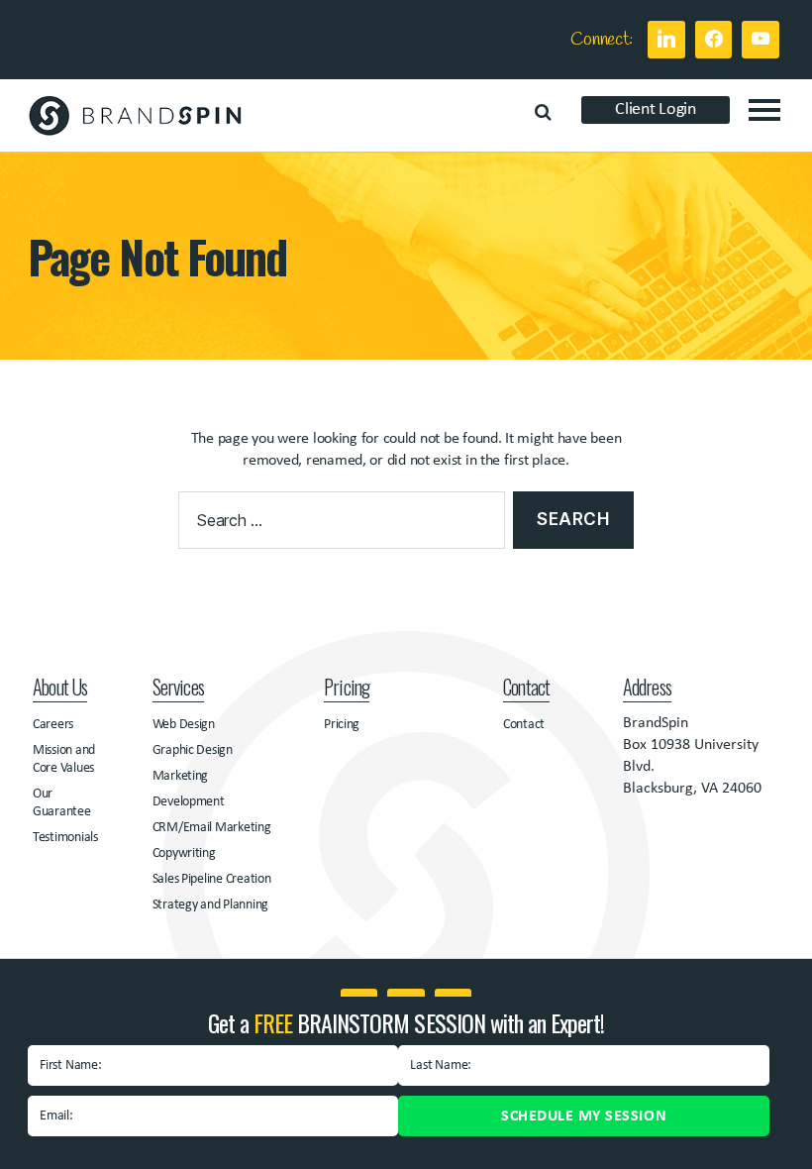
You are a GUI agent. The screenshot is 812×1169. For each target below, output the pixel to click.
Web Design (183, 724)
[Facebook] (714, 39)
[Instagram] (760, 39)
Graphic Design (192, 750)
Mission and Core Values (64, 759)
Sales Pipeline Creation (211, 879)
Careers (53, 724)
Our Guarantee (62, 803)
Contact (524, 724)
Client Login (655, 109)
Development (188, 802)
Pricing (341, 724)
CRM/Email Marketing (211, 827)
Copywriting (184, 853)
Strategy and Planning (210, 905)
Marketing (180, 776)
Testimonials (65, 837)
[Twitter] (666, 39)
